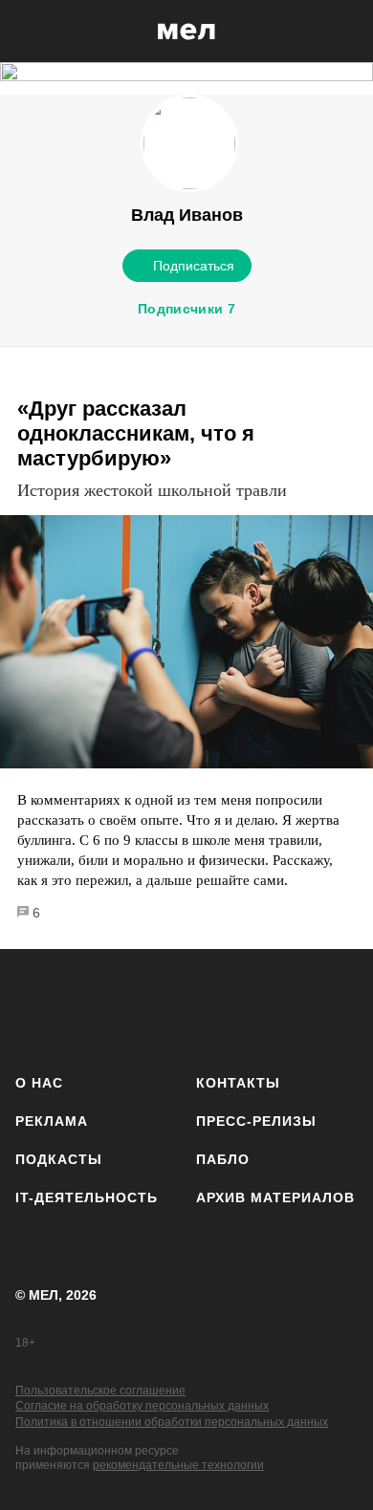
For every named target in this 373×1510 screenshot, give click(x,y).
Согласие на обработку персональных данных (142, 1406)
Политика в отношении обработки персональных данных (171, 1422)
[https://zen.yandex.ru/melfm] (86, 1007)
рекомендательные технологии (178, 1465)
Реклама (51, 1121)
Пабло (223, 1159)
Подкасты (58, 1159)
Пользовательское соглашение (100, 1390)
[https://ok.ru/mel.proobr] (287, 1007)
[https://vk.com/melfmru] (136, 1007)
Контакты (238, 1082)
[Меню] (344, 31)
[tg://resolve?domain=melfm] (35, 1007)
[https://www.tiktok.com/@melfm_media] (187, 1007)
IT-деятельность (86, 1197)
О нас (39, 1082)
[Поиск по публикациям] (29, 31)
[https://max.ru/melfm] (337, 1007)
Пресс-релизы (256, 1121)
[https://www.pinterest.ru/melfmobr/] (236, 1007)
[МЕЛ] (186, 31)
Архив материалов (275, 1197)
